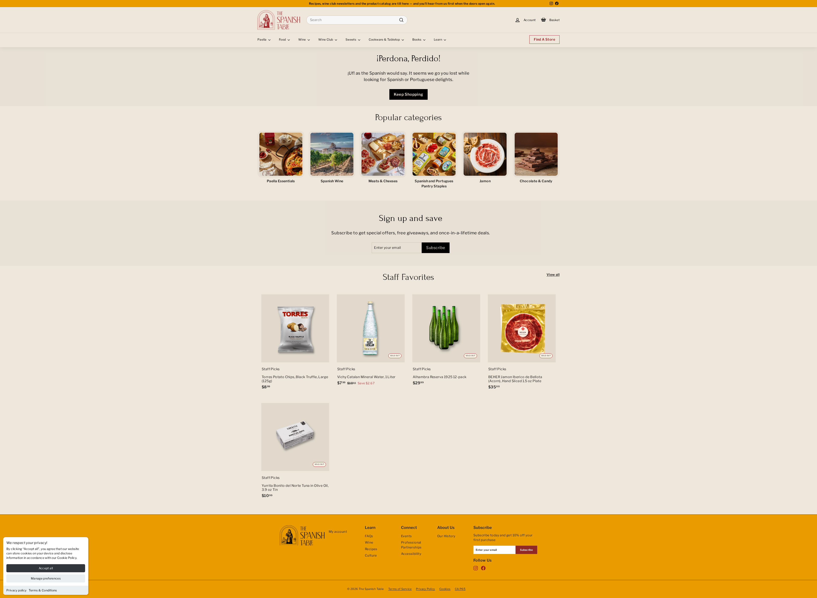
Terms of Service (400, 589)
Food (283, 39)
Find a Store (544, 39)
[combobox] (356, 20)
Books (417, 39)
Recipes (371, 549)
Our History (446, 536)
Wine (302, 39)
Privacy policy (16, 590)
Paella (262, 39)
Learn (438, 39)
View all (553, 275)
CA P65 (460, 589)
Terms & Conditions (43, 590)
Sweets (351, 39)
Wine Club (326, 39)
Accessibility (411, 554)
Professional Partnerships (411, 545)
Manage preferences (46, 578)
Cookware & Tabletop (385, 39)
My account (338, 532)
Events (406, 536)
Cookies (445, 589)
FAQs (369, 536)
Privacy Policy (425, 589)
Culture (371, 555)
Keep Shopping (408, 94)
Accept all (46, 568)
